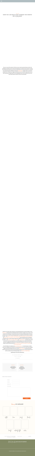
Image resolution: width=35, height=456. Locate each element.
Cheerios (16, 339)
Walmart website (21, 348)
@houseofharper (21, 441)
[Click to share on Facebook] (14, 356)
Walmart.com (4, 332)
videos (25, 430)
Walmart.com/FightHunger (26, 350)
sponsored (17, 13)
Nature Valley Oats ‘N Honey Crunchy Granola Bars (12, 337)
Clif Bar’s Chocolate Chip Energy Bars (13, 336)
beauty (10, 430)
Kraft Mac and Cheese (11, 339)
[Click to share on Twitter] (15, 356)
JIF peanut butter (21, 339)
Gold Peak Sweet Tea (29, 336)
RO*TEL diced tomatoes (17, 344)
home (14, 417)
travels (28, 417)
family (21, 417)
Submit (29, 436)
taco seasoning (28, 343)
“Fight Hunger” (20, 70)
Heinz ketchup (17, 343)
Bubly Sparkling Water (22, 336)
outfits (6, 417)
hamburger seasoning (22, 343)
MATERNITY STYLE (17, 430)
